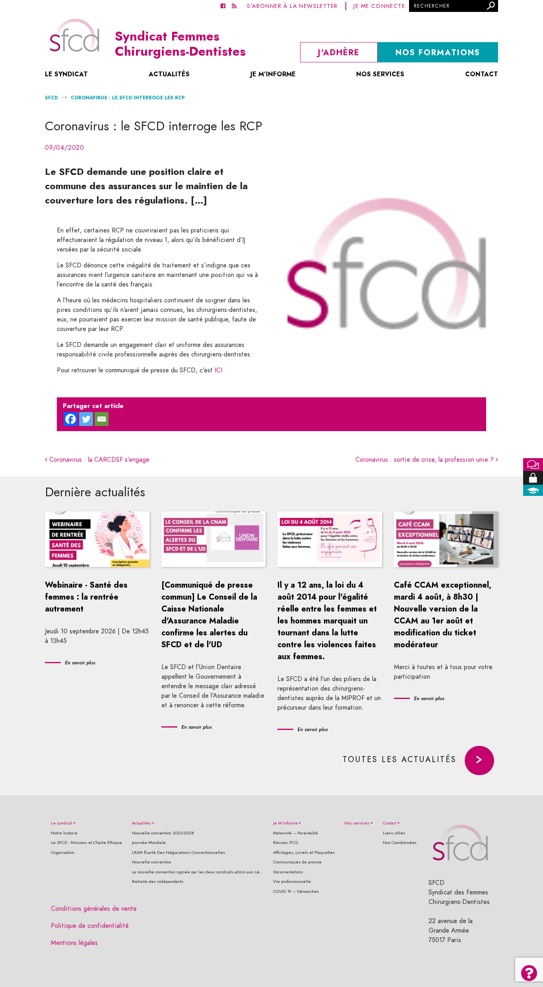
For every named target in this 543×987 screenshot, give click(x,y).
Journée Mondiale (149, 843)
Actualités (169, 74)
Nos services (380, 74)
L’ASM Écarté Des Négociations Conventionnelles (178, 852)
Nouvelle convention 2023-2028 (163, 833)
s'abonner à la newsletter (292, 6)
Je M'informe (285, 823)
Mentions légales (74, 943)
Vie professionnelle (292, 881)
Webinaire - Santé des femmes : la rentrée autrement (86, 596)
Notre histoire (64, 833)
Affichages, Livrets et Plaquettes (304, 852)
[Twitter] (86, 419)
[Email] (102, 419)
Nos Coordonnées (400, 843)
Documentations (288, 872)
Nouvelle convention (151, 862)
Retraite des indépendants (157, 881)
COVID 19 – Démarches (296, 891)
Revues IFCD (285, 843)
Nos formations (438, 52)
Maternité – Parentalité (295, 833)
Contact (481, 74)
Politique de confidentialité (90, 925)
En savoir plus (80, 663)
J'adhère (339, 52)
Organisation (62, 852)
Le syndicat (66, 74)
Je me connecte (379, 6)
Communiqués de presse (297, 862)
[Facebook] (71, 419)
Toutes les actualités (400, 759)
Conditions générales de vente (94, 908)
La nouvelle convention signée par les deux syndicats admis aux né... (197, 872)
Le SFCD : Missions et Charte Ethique (86, 843)
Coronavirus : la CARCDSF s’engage (98, 459)
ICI (218, 370)
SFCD (51, 97)
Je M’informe (273, 74)
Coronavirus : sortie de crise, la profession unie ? (425, 459)
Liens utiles (394, 833)
